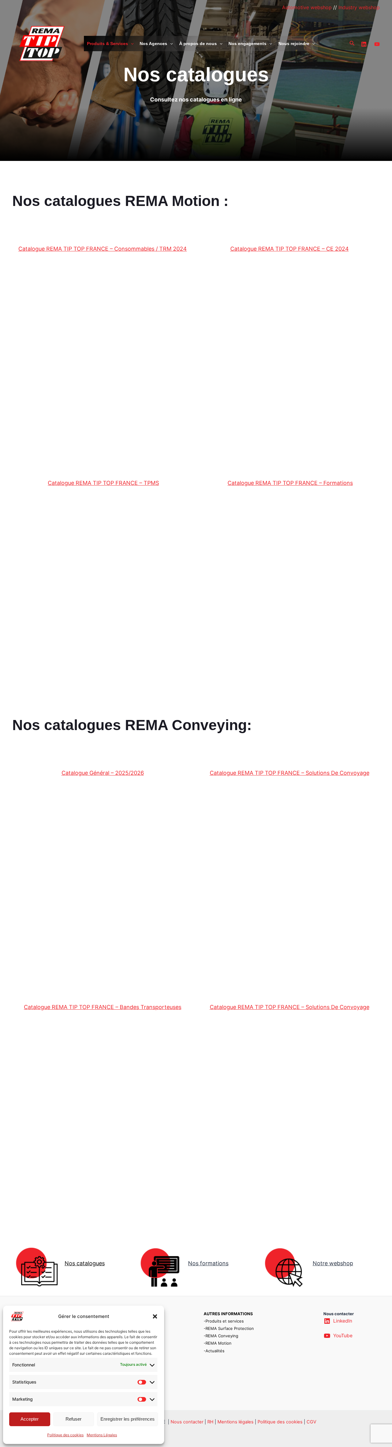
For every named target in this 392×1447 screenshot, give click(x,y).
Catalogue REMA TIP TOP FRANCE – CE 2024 (289, 249)
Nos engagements (247, 43)
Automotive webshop (307, 7)
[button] (155, 1316)
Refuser (73, 1419)
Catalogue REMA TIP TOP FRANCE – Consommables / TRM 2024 (102, 249)
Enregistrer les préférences (127, 1419)
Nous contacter (187, 1422)
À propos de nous (198, 43)
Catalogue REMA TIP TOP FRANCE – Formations (290, 483)
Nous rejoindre (293, 43)
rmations (216, 1263)
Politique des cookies (65, 1435)
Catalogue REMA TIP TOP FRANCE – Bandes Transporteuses (102, 1007)
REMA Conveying (221, 1335)
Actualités (214, 1350)
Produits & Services (107, 43)
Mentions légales (235, 1422)
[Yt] (377, 44)
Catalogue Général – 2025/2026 (103, 773)
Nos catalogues (85, 1263)
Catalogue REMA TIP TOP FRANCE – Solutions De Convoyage (289, 773)
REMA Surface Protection (229, 1328)
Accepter (30, 1419)
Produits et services (224, 1321)
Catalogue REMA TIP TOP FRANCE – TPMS (103, 483)
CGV (311, 1422)
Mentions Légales (102, 1435)
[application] (131, 43)
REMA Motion (218, 1343)
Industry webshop (359, 7)
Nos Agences (153, 43)
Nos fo (196, 1263)
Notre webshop (333, 1263)
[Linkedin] (364, 44)
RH (210, 1422)
